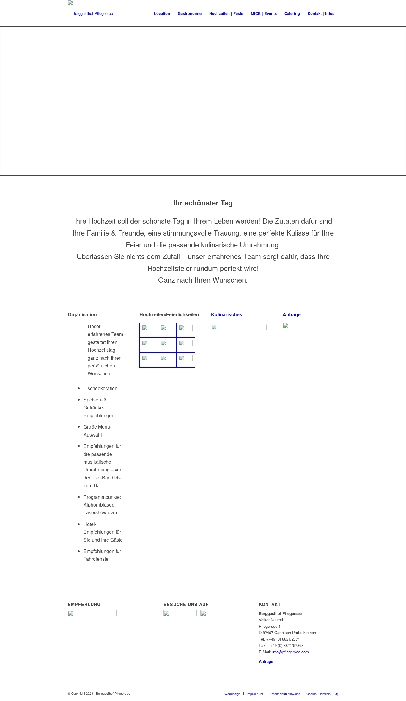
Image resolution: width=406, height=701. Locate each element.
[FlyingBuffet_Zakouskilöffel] (239, 345)
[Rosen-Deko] (185, 360)
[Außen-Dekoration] (185, 330)
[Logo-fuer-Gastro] (90, 13)
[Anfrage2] (310, 343)
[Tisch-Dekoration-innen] (167, 345)
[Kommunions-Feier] (148, 345)
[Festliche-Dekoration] (167, 330)
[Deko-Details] (185, 345)
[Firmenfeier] (167, 360)
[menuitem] (162, 13)
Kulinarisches (226, 314)
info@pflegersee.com (290, 652)
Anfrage (292, 314)
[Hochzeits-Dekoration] (148, 330)
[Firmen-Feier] (148, 360)
